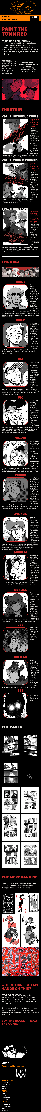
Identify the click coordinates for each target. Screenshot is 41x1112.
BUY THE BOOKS (13, 1021)
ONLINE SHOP (6, 1104)
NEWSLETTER (6, 1106)
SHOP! (34, 18)
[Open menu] (28, 18)
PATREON (5, 1110)
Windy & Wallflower (9, 18)
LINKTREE (5, 1108)
